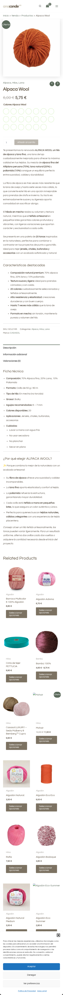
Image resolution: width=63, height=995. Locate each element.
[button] (58, 935)
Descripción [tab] (9, 348)
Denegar (31, 975)
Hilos (14, 82)
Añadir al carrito (26, 142)
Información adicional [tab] (15, 354)
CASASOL (15, 333)
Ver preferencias (31, 983)
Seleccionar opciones (15, 614)
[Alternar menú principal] (57, 6)
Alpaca (7, 82)
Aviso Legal (42, 991)
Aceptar (31, 966)
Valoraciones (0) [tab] (11, 361)
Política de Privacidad (27, 991)
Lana (21, 82)
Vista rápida (16, 588)
